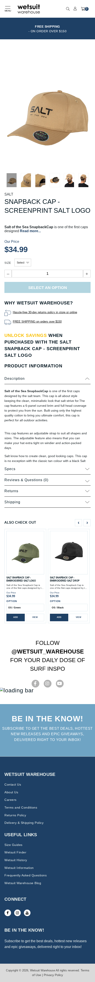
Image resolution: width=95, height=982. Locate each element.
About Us (11, 792)
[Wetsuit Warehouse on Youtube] (27, 913)
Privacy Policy (53, 975)
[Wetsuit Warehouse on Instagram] (17, 913)
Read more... (30, 231)
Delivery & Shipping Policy (24, 822)
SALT (8, 194)
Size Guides (13, 845)
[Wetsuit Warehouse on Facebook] (7, 913)
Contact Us (12, 784)
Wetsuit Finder (15, 852)
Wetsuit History (15, 860)
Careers (10, 800)
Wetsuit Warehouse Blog (22, 883)
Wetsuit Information (19, 868)
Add (15, 617)
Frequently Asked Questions (25, 875)
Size (7, 262)
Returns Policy (15, 815)
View (35, 617)
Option (11, 601)
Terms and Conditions (20, 807)
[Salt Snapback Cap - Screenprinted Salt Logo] (47, 110)
